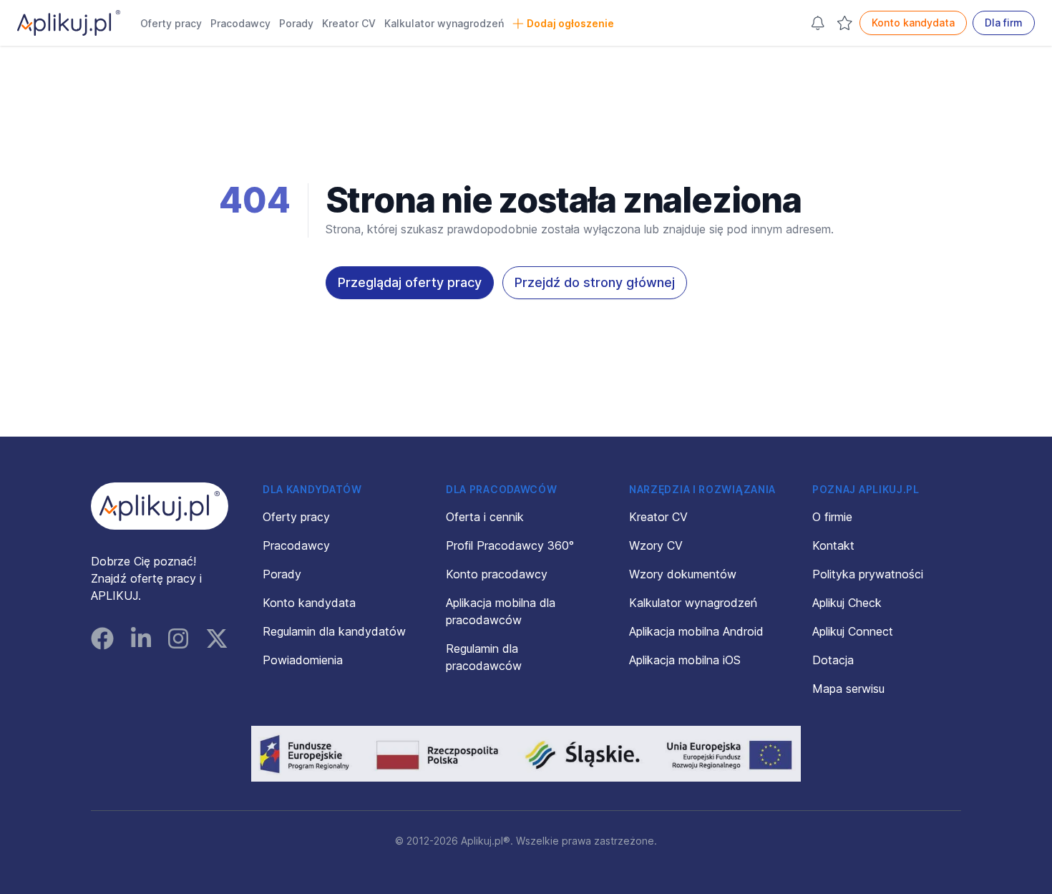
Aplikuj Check (847, 603)
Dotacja (833, 660)
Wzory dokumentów (682, 574)
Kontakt (833, 545)
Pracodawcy (240, 23)
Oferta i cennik (485, 517)
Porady (296, 23)
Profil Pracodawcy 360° (510, 545)
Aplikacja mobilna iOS (685, 660)
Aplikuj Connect (852, 631)
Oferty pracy (171, 23)
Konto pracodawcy (496, 574)
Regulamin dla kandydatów (334, 631)
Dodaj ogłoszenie (570, 23)
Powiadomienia (303, 660)
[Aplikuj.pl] (159, 506)
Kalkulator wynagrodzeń (444, 23)
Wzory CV (656, 545)
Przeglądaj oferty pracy (410, 282)
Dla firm (1004, 22)
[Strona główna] (68, 23)
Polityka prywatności (867, 574)
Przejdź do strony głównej (595, 282)
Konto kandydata (913, 22)
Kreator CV (349, 23)
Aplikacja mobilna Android (696, 631)
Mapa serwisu (848, 688)
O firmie (832, 517)
